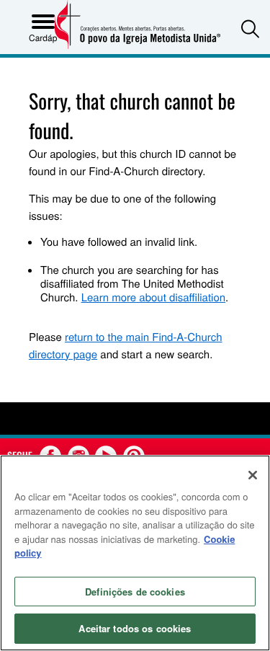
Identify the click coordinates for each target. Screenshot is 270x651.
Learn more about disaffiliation (153, 297)
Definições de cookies (135, 591)
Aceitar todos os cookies (134, 628)
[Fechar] (253, 475)
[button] (250, 28)
